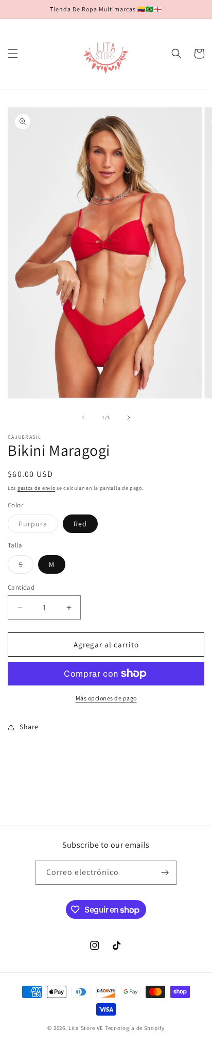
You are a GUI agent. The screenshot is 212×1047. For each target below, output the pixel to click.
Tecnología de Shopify (135, 1028)
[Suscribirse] (164, 873)
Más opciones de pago (106, 698)
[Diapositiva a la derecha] (128, 417)
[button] (13, 53)
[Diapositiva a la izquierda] (83, 417)
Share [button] (29, 726)
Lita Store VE (85, 1028)
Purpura (38, 526)
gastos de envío (36, 488)
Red (80, 523)
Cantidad (21, 587)
